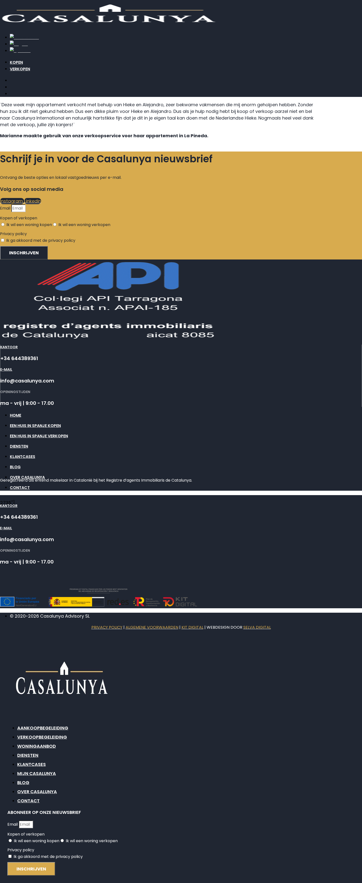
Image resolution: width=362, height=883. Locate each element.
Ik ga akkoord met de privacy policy (40, 240)
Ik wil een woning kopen (29, 225)
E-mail (6, 369)
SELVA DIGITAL (257, 627)
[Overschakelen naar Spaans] (20, 50)
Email (5, 208)
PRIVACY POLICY (106, 627)
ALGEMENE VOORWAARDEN (152, 627)
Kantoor (9, 347)
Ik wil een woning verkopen (84, 225)
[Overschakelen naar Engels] (19, 44)
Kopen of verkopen (18, 218)
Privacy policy (13, 234)
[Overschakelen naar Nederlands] (24, 37)
